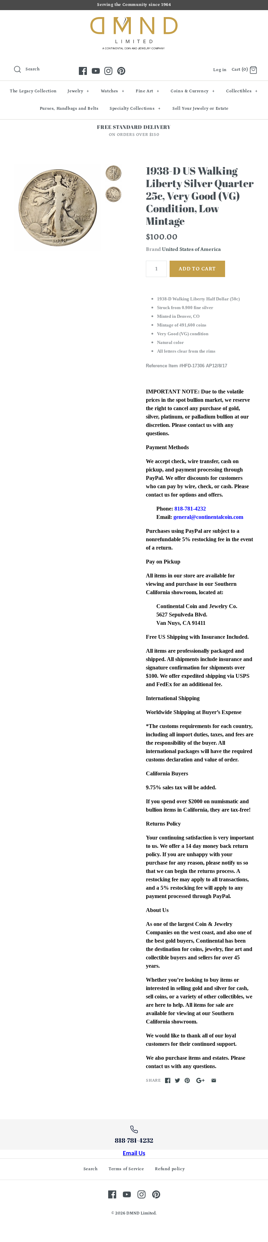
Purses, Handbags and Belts (69, 108)
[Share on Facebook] (167, 1080)
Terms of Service (126, 1169)
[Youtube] (96, 71)
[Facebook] (83, 71)
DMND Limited (141, 1213)
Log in (220, 70)
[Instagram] (108, 71)
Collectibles (242, 91)
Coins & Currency (193, 91)
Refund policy (170, 1169)
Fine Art (147, 91)
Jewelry (78, 91)
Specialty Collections (135, 108)
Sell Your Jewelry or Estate (200, 108)
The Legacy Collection (33, 91)
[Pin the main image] (187, 1080)
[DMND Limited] (134, 21)
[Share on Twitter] (177, 1080)
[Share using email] (213, 1080)
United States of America (191, 249)
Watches (113, 91)
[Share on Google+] (200, 1080)
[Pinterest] (121, 71)
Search (90, 1169)
